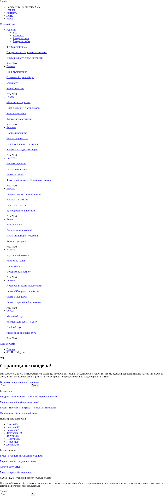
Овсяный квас (14, 266)
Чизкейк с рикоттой (17, 138)
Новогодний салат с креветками (24, 285)
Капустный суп (15, 88)
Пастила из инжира (17, 169)
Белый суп (12, 83)
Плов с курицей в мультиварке (23, 108)
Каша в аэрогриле (16, 113)
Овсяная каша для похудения (22, 235)
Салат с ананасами (16, 296)
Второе (10, 96)
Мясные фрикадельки (18, 102)
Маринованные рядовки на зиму (18, 461)
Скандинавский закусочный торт (18, 413)
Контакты (11, 12)
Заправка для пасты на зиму (21, 321)
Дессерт (10, 158)
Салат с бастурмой (10, 466)
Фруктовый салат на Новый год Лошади (29, 180)
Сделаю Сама (7, 24)
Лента (9, 15)
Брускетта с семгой (17, 199)
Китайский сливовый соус (21, 332)
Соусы (10, 310)
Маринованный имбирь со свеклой (19, 402)
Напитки (11, 249)
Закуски (10, 188)
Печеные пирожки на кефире (22, 144)
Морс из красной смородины (16, 472)
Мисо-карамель (15, 174)
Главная (10, 9)
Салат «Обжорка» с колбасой (22, 291)
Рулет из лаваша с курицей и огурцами (21, 455)
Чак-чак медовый (16, 163)
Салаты (10, 280)
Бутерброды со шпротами (20, 210)
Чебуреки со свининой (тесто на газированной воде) (29, 396)
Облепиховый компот (18, 271)
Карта (9, 18)
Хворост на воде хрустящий (22, 149)
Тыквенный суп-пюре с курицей (24, 58)
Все (15, 32)
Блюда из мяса (21, 38)
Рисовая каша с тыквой (19, 230)
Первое (10, 66)
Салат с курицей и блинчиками (23, 302)
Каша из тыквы (15, 224)
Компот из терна (15, 260)
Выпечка (11, 127)
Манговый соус (15, 316)
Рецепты (11, 29)
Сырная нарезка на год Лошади (23, 194)
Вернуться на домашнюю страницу (19, 382)
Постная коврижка (16, 133)
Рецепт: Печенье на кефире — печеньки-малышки (28, 407)
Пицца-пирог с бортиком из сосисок (26, 52)
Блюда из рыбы (21, 41)
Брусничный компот (17, 255)
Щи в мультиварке (16, 71)
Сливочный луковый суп (20, 77)
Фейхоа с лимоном (16, 46)
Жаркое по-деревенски (19, 119)
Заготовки (18, 35)
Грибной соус (13, 327)
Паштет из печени (16, 205)
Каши (9, 219)
